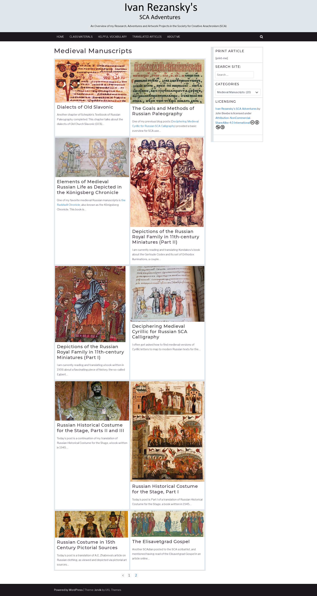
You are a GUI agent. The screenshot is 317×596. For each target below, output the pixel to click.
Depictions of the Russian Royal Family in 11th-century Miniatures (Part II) (165, 237)
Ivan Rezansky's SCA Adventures (236, 108)
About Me (173, 36)
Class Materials (81, 36)
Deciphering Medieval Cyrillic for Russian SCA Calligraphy (159, 332)
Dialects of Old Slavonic (85, 107)
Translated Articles (147, 36)
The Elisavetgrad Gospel (161, 541)
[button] (261, 37)
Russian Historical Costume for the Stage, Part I (165, 489)
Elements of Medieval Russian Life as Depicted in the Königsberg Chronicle (89, 187)
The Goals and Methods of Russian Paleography (163, 111)
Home (60, 36)
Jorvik (97, 589)
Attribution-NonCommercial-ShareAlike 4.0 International (233, 120)
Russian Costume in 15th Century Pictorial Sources (87, 544)
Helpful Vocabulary (112, 36)
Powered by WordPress (68, 589)
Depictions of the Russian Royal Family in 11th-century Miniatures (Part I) (90, 352)
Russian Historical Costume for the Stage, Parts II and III (90, 427)
